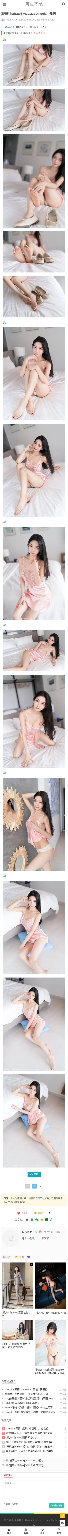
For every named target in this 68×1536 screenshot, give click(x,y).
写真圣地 (34, 4)
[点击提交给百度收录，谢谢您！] (4, 33)
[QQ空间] (41, 1219)
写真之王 (10, 27)
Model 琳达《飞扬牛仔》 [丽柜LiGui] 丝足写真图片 (29, 1407)
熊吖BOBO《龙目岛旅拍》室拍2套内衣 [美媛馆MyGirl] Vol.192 (29, 1442)
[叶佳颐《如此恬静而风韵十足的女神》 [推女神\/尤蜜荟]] (50, 1343)
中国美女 (11, 20)
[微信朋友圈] (37, 1220)
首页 (3, 20)
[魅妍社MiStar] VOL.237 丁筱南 (26, 1460)
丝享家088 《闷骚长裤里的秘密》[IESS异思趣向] (29, 1451)
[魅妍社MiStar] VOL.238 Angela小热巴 (36, 20)
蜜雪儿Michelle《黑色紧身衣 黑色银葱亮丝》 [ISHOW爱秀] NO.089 (29, 1433)
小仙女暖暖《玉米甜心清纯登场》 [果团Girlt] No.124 (29, 1398)
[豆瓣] (46, 1219)
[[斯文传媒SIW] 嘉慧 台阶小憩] (17, 1285)
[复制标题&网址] (51, 1220)
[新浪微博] (27, 1220)
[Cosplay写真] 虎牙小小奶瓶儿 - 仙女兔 (26, 1428)
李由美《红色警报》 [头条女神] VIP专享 (25, 1394)
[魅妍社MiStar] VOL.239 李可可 (26, 1465)
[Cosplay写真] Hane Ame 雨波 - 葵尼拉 (24, 1389)
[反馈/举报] (49, 1213)
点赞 (24, 1213)
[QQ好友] (32, 1220)
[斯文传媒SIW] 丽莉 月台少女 (20, 1437)
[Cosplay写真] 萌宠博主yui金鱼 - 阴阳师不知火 (28, 1412)
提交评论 (57, 1505)
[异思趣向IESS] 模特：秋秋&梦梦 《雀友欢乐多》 (29, 1446)
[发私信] (28, 1257)
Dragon (58, 1520)
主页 (21, 1257)
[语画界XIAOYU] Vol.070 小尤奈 (21, 1403)
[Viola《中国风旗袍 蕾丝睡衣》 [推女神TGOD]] (17, 1330)
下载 (36, 1174)
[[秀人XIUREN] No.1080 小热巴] (50, 1285)
